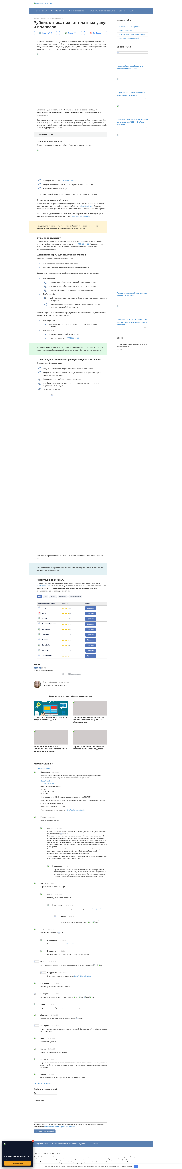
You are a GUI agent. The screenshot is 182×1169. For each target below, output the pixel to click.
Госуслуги (62, 596)
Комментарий (39, 1100)
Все (39, 596)
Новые (53, 596)
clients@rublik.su (86, 206)
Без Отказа (95, 33)
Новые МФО (45, 33)
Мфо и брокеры (125, 30)
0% (46, 596)
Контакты (94, 1144)
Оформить (90, 608)
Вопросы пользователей (129, 38)
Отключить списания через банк (102, 11)
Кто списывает (41, 11)
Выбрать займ (17, 1163)
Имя (35, 1093)
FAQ (131, 11)
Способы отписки (58, 11)
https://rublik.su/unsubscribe (75, 810)
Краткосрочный (75, 596)
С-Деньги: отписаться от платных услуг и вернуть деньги (50, 718)
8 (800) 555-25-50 (72, 338)
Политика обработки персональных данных (69, 1144)
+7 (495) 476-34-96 (82, 244)
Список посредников (77, 11)
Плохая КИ (70, 33)
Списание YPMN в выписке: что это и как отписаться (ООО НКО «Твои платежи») (88, 719)
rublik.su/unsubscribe (68, 181)
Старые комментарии (42, 769)
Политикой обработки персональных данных (59, 1126)
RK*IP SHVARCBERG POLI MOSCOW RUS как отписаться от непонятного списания (50, 748)
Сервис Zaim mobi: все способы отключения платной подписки (89, 747)
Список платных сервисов (55, 18)
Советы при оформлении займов (132, 34)
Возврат (122, 11)
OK (136, 1166)
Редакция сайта (42, 1144)
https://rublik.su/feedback (81, 216)
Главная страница (39, 18)
